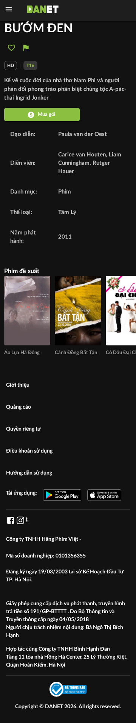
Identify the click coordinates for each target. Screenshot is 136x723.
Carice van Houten (82, 155)
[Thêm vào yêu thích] (11, 48)
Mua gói (46, 114)
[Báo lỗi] (26, 48)
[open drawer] (9, 9)
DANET (54, 706)
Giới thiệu (17, 385)
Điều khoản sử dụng (29, 451)
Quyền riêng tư (23, 429)
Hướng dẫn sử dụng (29, 473)
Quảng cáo (18, 407)
